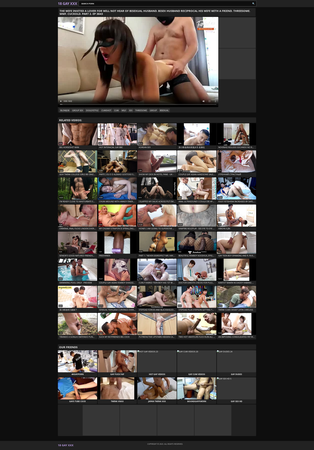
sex (130, 110)
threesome (141, 110)
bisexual (164, 110)
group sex (77, 110)
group (153, 110)
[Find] (253, 3)
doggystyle (92, 110)
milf (124, 110)
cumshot (106, 110)
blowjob (64, 110)
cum (116, 110)
